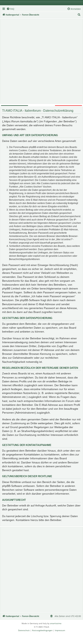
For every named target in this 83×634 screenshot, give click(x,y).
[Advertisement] (41, 61)
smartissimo (55, 623)
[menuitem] (10, 9)
